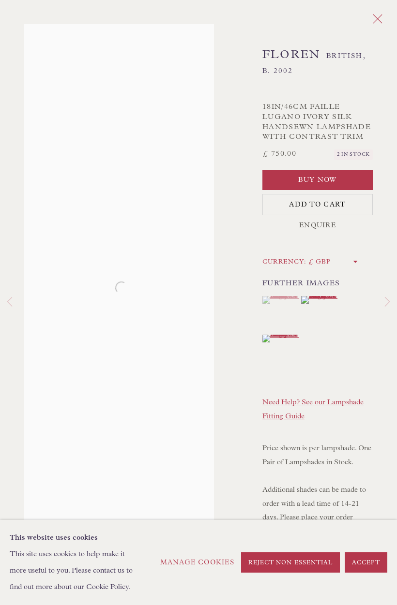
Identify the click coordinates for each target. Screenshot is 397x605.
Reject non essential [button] (290, 563)
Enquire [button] (317, 225)
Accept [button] (366, 563)
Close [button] (375, 22)
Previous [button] (9, 303)
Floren (291, 54)
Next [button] (387, 303)
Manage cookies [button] (197, 562)
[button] (280, 300)
